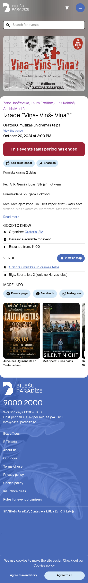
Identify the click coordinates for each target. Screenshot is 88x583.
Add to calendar (21, 163)
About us (10, 450)
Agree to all (64, 575)
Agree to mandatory (23, 575)
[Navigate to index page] (16, 7)
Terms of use (13, 466)
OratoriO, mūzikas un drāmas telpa (34, 267)
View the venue (13, 130)
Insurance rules (14, 491)
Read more (11, 217)
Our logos (10, 458)
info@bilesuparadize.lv (19, 422)
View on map (73, 258)
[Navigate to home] (22, 388)
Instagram (74, 293)
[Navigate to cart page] (62, 7)
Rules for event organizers (22, 499)
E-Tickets (10, 442)
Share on (50, 163)
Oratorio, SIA (34, 232)
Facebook (47, 293)
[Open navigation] (80, 7)
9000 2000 (23, 403)
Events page (19, 293)
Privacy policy (13, 474)
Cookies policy (44, 565)
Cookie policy (13, 483)
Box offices (11, 433)
